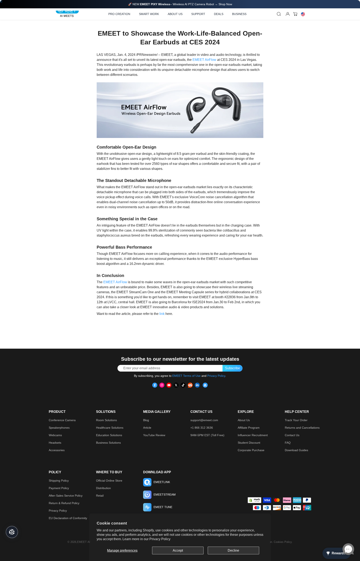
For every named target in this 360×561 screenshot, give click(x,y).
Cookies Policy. (283, 541)
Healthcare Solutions (109, 427)
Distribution (103, 488)
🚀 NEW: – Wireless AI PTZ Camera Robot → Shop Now (180, 4)
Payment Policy (59, 488)
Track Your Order (296, 420)
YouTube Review (154, 435)
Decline (233, 550)
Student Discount (249, 442)
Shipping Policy (59, 480)
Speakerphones (59, 427)
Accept (178, 550)
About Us (244, 420)
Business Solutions (108, 442)
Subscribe (232, 368)
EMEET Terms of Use (186, 375)
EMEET (82, 541)
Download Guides (296, 450)
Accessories (57, 450)
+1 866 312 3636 (201, 427)
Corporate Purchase (251, 450)
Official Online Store (109, 480)
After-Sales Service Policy (65, 495)
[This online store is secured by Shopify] (254, 500)
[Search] (279, 14)
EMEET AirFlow (204, 59)
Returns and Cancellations (302, 427)
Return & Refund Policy (64, 503)
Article (147, 427)
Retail (100, 495)
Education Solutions (109, 435)
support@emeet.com (204, 420)
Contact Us (292, 435)
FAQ (288, 442)
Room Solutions (106, 420)
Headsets (55, 442)
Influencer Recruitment (253, 435)
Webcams (55, 435)
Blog (146, 420)
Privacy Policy (159, 539)
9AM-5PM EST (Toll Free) (207, 435)
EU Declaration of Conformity (68, 518)
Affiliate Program (249, 427)
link (162, 314)
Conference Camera (62, 420)
